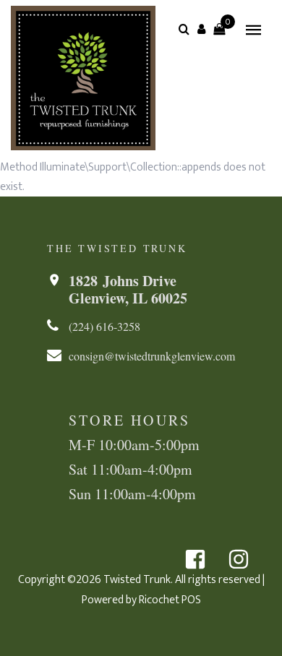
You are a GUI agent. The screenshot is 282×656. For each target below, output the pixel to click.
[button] (201, 28)
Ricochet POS (170, 600)
